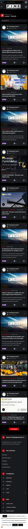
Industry (8, 485)
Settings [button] (15, 524)
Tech (7, 92)
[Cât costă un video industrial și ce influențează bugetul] (14, 118)
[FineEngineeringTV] (4, 27)
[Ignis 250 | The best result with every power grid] (14, 199)
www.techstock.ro (6, 467)
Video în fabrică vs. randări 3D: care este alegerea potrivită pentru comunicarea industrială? (13, 294)
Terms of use (9, 503)
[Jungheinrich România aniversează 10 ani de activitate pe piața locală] (14, 368)
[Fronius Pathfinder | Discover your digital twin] (14, 162)
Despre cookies (10, 510)
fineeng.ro (4, 461)
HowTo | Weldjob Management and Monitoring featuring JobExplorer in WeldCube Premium (13, 418)
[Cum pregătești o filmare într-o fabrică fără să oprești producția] (14, 38)
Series (7, 492)
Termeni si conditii (11, 507)
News (3, 48)
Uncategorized (6, 129)
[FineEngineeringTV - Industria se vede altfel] (13, 6)
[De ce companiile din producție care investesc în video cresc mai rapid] (14, 324)
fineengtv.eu (5, 464)
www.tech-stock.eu (6, 457)
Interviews (9, 481)
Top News (13, 209)
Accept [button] (20, 524)
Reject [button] (4, 516)
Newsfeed (8, 477)
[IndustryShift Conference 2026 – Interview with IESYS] (14, 82)
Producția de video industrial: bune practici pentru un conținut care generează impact (13, 250)
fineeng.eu (4, 454)
